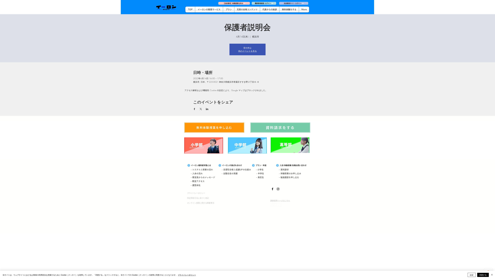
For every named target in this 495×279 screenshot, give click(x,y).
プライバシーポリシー (187, 275)
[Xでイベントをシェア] (201, 109)
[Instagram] (278, 189)
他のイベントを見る (247, 51)
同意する (483, 275)
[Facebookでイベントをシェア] (194, 109)
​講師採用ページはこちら (280, 200)
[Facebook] (272, 189)
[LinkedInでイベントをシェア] (207, 109)
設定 (471, 275)
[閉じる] (491, 275)
